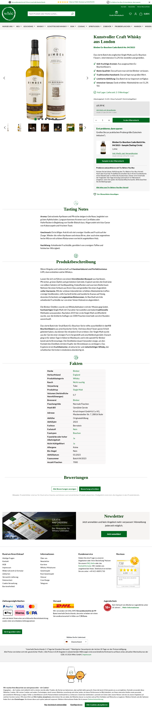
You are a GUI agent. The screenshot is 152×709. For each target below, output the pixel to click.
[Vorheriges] (4, 78)
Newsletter (131, 7)
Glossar (43, 577)
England (76, 375)
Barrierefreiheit (8, 586)
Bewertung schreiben (90, 489)
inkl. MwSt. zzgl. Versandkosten (106, 110)
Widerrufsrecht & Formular (13, 571)
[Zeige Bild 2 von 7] (39, 119)
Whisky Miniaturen (47, 567)
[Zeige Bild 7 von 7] (56, 119)
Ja (74, 438)
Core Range (45, 580)
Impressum (6, 567)
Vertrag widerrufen (12, 632)
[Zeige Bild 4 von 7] (46, 119)
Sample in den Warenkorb (113, 161)
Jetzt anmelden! (114, 534)
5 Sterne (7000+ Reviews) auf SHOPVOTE (82, 2)
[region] (45, 83)
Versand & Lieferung (10, 577)
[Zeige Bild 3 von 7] (42, 119)
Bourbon (77, 433)
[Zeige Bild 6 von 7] (53, 119)
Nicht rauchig (79, 382)
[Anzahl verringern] (96, 120)
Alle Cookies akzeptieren (97, 705)
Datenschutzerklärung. (96, 699)
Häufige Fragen (8, 558)
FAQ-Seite (91, 563)
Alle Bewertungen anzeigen (64, 489)
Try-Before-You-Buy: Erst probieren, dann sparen (125, 2)
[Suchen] (72, 13)
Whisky (76, 378)
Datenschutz (7, 580)
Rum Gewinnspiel (47, 574)
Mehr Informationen (130, 607)
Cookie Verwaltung (9, 583)
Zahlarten (6, 574)
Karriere (43, 564)
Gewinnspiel (45, 571)
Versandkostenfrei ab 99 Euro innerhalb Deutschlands (28, 2)
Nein (75, 429)
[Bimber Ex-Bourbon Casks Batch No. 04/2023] (45, 77)
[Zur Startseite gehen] (9, 14)
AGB (4, 564)
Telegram (44, 583)
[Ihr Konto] (135, 13)
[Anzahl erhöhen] (109, 120)
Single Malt (78, 389)
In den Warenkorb (131, 120)
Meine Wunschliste (143, 7)
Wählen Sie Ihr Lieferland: (76, 637)
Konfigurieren (76, 704)
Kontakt (123, 7)
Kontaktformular (84, 566)
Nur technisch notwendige (55, 704)
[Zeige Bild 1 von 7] (35, 119)
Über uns (43, 558)
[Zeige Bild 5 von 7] (49, 119)
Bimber (76, 371)
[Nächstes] (87, 78)
